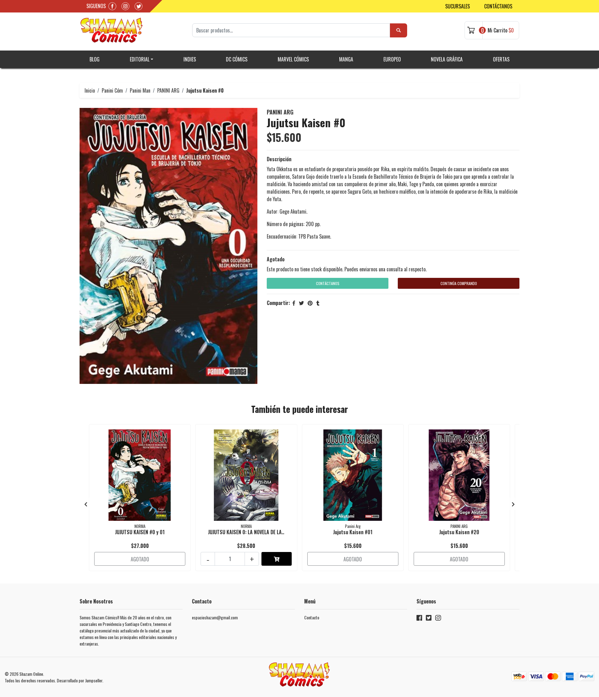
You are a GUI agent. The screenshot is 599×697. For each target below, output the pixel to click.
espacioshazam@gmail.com (215, 617)
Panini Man (140, 90)
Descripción (279, 159)
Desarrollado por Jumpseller (79, 680)
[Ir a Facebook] (419, 619)
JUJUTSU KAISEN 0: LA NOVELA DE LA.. (246, 532)
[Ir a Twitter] (428, 619)
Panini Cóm (112, 90)
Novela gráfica (447, 59)
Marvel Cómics (293, 59)
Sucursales (457, 6)
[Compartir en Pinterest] (310, 303)
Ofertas (501, 59)
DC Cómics (236, 59)
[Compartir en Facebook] (294, 303)
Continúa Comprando (459, 283)
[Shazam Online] (112, 30)
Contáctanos (498, 6)
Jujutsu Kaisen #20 (459, 532)
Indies (189, 59)
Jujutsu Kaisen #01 (353, 532)
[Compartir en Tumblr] (317, 303)
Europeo (392, 59)
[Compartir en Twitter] (301, 303)
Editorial (139, 59)
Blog (95, 59)
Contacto (311, 617)
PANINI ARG (168, 90)
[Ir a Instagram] (438, 619)
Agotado (276, 259)
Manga (346, 59)
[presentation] (86, 504)
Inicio (90, 90)
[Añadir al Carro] (276, 559)
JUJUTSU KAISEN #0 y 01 (140, 532)
